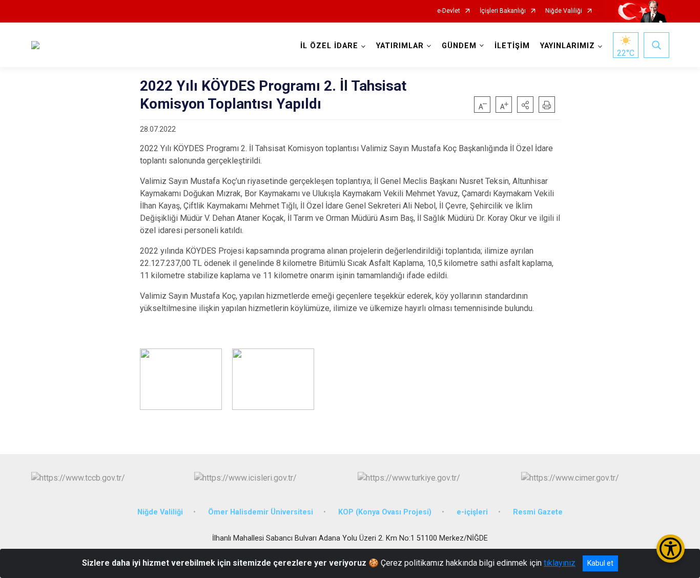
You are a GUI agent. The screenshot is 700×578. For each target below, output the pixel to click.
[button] (525, 104)
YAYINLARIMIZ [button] (567, 46)
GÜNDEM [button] (459, 46)
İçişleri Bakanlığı (503, 11)
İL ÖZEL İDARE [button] (329, 46)
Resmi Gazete (538, 512)
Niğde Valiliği (563, 11)
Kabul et (600, 563)
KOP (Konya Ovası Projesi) (384, 512)
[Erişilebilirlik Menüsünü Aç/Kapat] (670, 548)
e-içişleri (472, 512)
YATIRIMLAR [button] (400, 46)
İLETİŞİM (512, 46)
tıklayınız (559, 563)
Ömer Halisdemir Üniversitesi (260, 512)
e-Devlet (448, 11)
